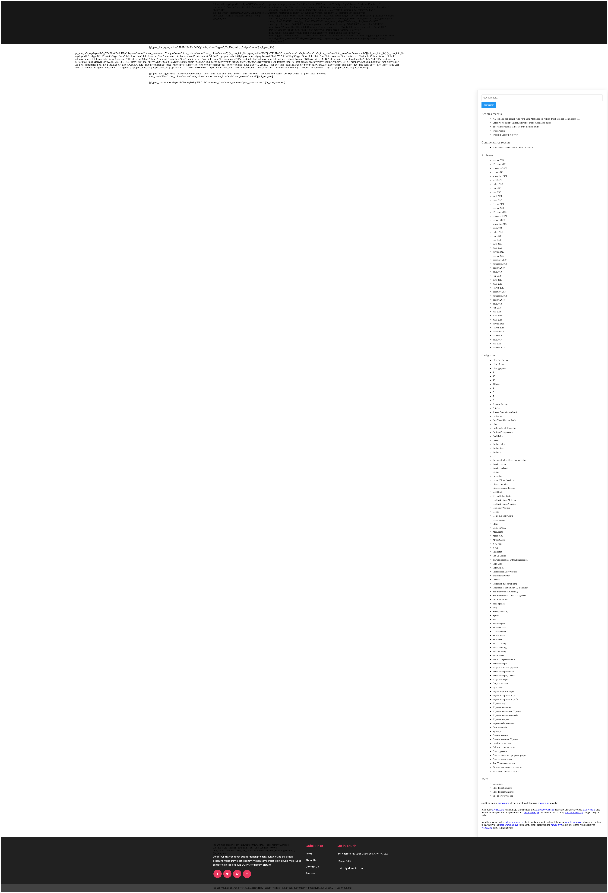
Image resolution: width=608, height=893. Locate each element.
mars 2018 (497, 320)
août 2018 (497, 304)
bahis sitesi (498, 416)
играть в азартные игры (504, 695)
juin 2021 (497, 188)
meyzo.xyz (556, 824)
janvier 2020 (498, 256)
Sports (496, 615)
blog (495, 424)
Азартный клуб (500, 679)
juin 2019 (497, 276)
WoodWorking (499, 651)
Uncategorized (499, 631)
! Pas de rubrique (500, 360)
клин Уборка (499, 131)
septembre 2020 (500, 224)
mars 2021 (497, 200)
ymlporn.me (544, 803)
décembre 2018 (500, 292)
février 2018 (498, 324)
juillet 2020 (498, 232)
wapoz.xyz (486, 827)
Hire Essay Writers (501, 508)
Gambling (497, 492)
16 (494, 380)
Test (495, 619)
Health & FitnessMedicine (504, 500)
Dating (496, 472)
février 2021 (498, 204)
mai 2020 (497, 240)
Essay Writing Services (503, 480)
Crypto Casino (499, 464)
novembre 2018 (500, 296)
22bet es (496, 384)
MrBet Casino (499, 540)
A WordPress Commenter (504, 147)
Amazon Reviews (500, 404)
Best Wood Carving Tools (504, 420)
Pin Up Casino (499, 556)
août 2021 (497, 180)
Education (497, 476)
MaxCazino (498, 532)
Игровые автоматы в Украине (507, 711)
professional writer (501, 576)
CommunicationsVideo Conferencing (509, 460)
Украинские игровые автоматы (507, 767)
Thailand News (499, 627)
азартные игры (500, 663)
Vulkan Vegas (499, 635)
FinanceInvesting (500, 484)
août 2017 (497, 340)
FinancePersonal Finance (504, 488)
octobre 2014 (499, 347)
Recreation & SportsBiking (505, 584)
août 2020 (497, 228)
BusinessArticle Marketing (504, 428)
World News (498, 655)
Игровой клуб (499, 703)
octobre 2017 (499, 335)
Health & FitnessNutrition (504, 504)
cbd (494, 456)
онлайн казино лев (502, 743)
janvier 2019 (498, 288)
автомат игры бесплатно (504, 659)
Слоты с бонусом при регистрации (509, 755)
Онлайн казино (500, 735)
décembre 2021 (500, 164)
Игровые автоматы (502, 707)
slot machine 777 (500, 599)
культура (497, 731)
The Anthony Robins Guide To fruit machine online (516, 127)
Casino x (497, 452)
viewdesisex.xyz (573, 822)
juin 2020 (497, 236)
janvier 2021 (498, 208)
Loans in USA (499, 528)
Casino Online (499, 444)
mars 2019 (497, 284)
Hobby (496, 512)
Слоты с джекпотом (502, 759)
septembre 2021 (500, 176)
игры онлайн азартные (503, 723)
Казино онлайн (500, 727)
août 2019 (497, 272)
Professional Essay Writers (505, 572)
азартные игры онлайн (503, 671)
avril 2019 (497, 280)
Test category (499, 624)
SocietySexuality (500, 611)
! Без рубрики (499, 368)
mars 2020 (497, 248)
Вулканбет (498, 687)
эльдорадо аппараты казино (506, 771)
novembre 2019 (500, 264)
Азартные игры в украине (505, 667)
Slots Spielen (499, 604)
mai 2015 (497, 344)
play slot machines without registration (510, 560)
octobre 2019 (499, 268)
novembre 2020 (500, 216)
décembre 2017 (500, 332)
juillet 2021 (498, 184)
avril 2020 (497, 244)
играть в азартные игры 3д (505, 699)
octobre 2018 (499, 300)
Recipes (496, 579)
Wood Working (500, 647)
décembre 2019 (500, 260)
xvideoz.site (498, 809)
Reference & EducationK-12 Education (510, 588)
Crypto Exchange (500, 468)
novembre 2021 (500, 168)
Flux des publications (502, 788)
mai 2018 (497, 312)
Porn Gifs (497, 564)
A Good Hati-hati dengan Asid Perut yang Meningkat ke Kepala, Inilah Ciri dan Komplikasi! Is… (536, 119)
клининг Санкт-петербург (505, 135)
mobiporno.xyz (531, 812)
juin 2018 (497, 308)
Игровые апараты (501, 719)
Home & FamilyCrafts (503, 516)
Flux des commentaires (503, 792)
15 (494, 376)
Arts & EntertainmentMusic (505, 412)
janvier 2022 (498, 160)
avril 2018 (497, 316)
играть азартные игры (503, 691)
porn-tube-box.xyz (574, 812)
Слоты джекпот (500, 751)
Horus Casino (499, 520)
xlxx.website (589, 809)
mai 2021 (497, 192)
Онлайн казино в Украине (505, 739)
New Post (497, 544)
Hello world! (527, 147)
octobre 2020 (499, 220)
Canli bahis (498, 436)
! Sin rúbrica (498, 364)
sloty (495, 608)
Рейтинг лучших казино (504, 747)
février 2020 (498, 252)
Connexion (498, 784)
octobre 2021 (499, 172)
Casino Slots (498, 448)
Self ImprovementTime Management (509, 595)
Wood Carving (499, 643)
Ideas (495, 524)
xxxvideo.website (545, 809)
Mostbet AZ (498, 536)
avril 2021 (497, 196)
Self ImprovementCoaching (505, 592)
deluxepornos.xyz (514, 822)
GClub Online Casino (502, 496)
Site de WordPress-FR (503, 796)
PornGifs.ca (498, 568)
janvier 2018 (498, 328)
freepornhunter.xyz (508, 824)
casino (495, 440)
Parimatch (497, 552)
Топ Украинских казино (504, 763)
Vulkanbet (497, 639)
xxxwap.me (503, 803)
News (495, 548)
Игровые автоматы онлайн (505, 715)
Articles (496, 408)
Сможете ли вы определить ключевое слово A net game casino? (522, 123)
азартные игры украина (504, 675)
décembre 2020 (500, 212)
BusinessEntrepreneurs (503, 432)
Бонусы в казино (501, 683)
